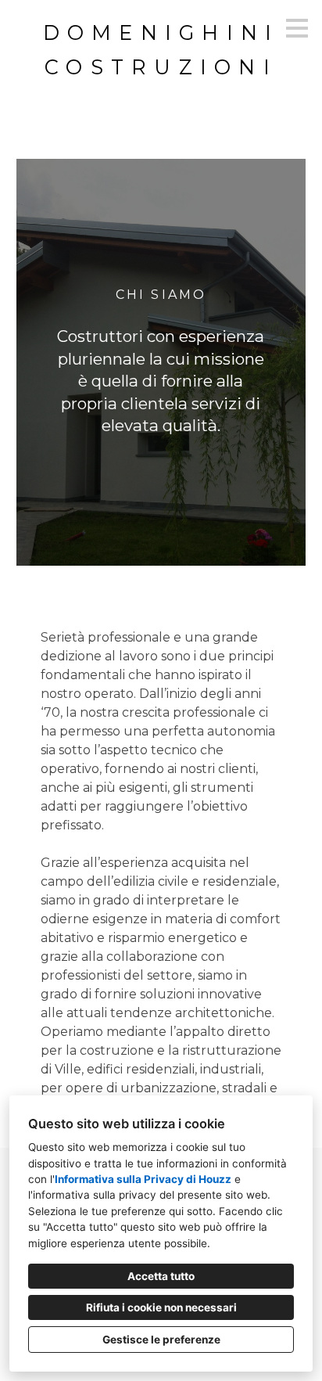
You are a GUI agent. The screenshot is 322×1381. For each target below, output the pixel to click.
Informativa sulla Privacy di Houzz (143, 1179)
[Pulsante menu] (297, 28)
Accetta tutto (161, 1276)
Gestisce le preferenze (161, 1339)
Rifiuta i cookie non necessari (161, 1307)
